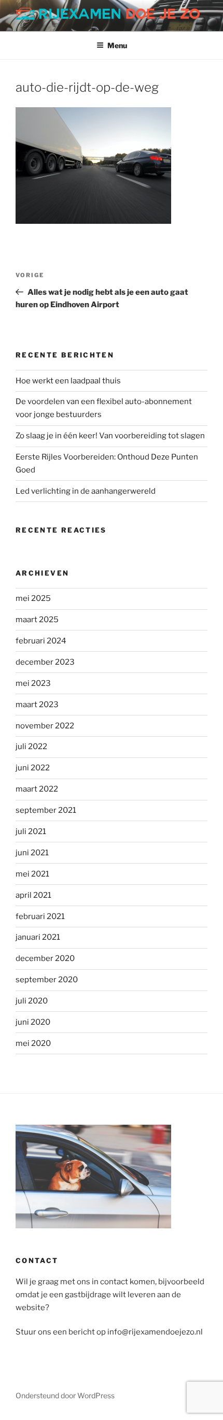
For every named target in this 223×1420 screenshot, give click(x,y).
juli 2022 (31, 746)
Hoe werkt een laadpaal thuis (68, 380)
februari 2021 (40, 916)
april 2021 (33, 895)
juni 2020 (33, 1022)
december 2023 (45, 662)
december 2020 (45, 958)
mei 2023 (33, 683)
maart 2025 (37, 619)
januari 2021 (38, 937)
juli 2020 (32, 1001)
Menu (117, 45)
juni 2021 (32, 852)
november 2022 (45, 725)
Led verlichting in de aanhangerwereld (86, 491)
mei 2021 (32, 874)
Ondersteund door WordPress (65, 1395)
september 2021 (46, 810)
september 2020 (47, 979)
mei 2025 (33, 598)
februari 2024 (41, 641)
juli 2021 (31, 831)
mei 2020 (33, 1043)
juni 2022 (33, 767)
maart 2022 (37, 789)
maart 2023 (37, 704)
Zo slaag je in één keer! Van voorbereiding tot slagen (110, 435)
